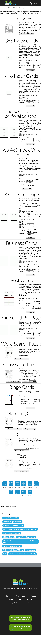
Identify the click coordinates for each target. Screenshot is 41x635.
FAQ (11, 599)
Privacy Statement (14, 603)
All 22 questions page (29, 429)
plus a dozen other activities (20, 627)
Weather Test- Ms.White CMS (13, 525)
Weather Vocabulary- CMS (12, 546)
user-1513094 (12, 507)
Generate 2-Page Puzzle (29, 381)
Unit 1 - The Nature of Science (13, 550)
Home (8, 596)
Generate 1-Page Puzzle (13, 381)
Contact (31, 603)
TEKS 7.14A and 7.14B (10, 518)
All (6, 8)
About (33, 596)
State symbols (30, 550)
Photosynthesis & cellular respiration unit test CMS (20, 529)
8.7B (4, 554)
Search (2, 8)
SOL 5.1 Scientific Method (11, 533)
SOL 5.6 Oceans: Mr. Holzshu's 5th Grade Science (19, 537)
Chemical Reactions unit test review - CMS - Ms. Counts (19, 541)
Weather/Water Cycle (19, 8)
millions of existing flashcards (20, 618)
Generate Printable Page (27, 33)
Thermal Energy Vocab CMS (12, 522)
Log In (36, 3)
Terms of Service (25, 599)
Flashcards (20, 596)
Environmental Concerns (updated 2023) (22, 554)
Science (10, 8)
